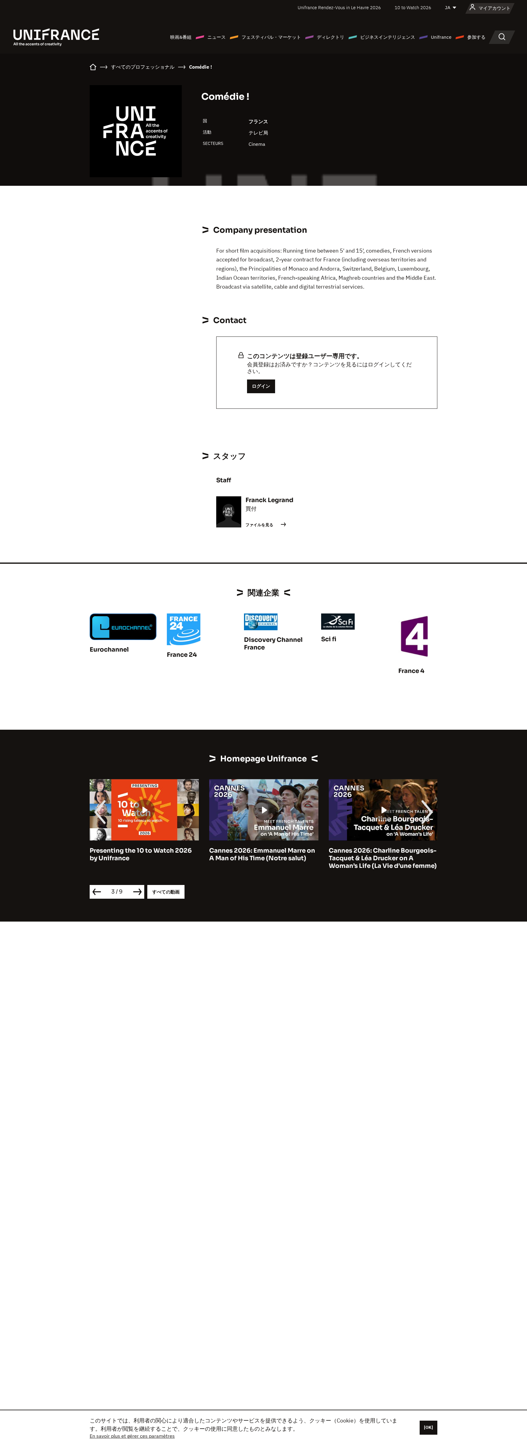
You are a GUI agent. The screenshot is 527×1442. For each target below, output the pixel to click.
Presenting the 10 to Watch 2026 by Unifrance (141, 854)
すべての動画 (166, 892)
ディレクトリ (330, 37)
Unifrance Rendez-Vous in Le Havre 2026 (339, 7)
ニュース (216, 37)
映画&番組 (181, 37)
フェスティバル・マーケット (271, 37)
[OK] (428, 1427)
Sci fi (328, 639)
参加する (476, 37)
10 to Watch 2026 (413, 7)
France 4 (411, 671)
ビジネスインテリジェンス (387, 37)
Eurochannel (109, 649)
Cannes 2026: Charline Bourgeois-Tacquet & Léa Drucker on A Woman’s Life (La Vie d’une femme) (383, 858)
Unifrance (441, 37)
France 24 (182, 655)
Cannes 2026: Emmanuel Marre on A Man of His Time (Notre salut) (262, 854)
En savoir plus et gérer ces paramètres (132, 1436)
